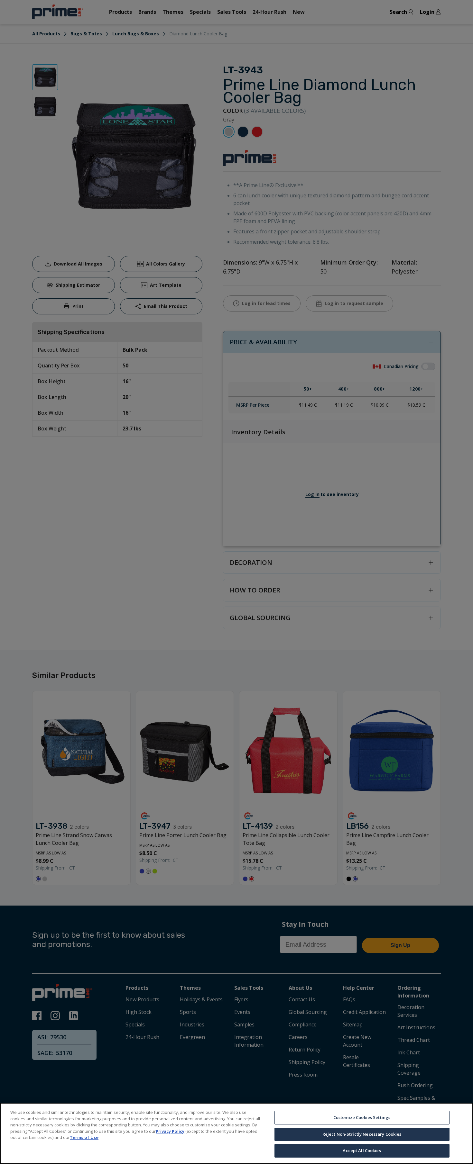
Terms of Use (84, 1137)
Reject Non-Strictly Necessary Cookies (362, 1134)
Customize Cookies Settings (361, 1117)
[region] (236, 1133)
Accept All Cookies (362, 1150)
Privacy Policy (170, 1131)
